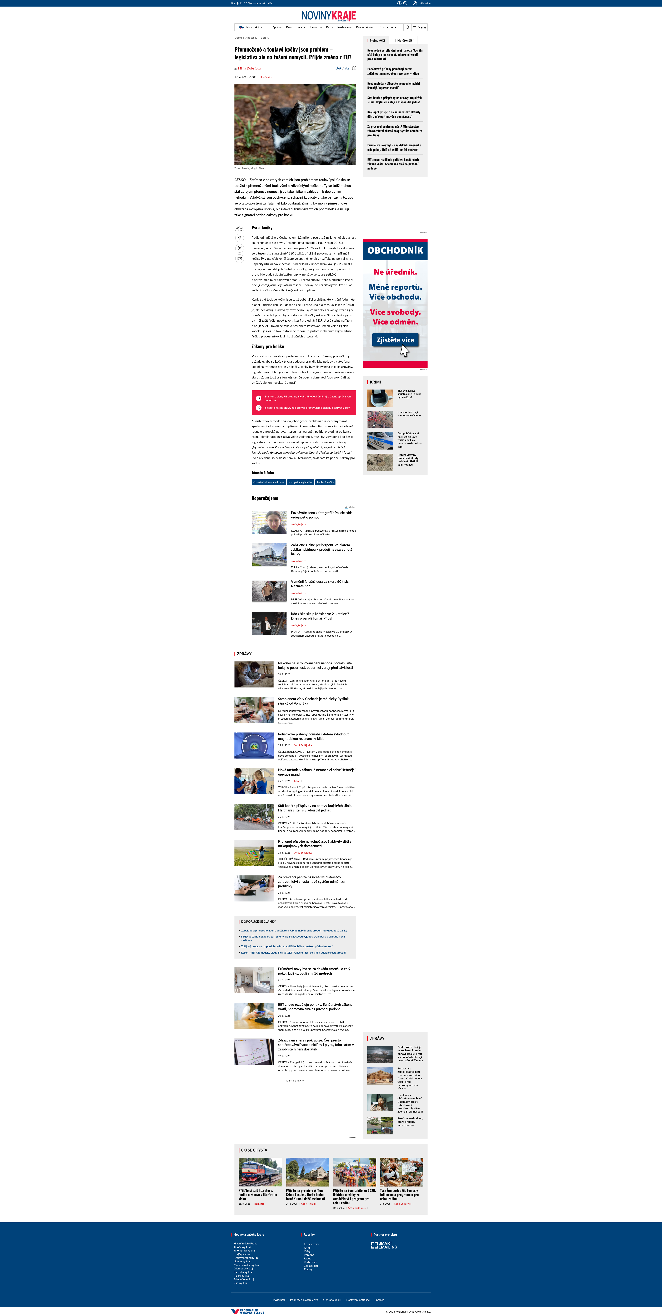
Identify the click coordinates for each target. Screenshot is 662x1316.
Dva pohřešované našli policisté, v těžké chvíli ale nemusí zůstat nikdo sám (410, 440)
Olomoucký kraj (243, 1268)
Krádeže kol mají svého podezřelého (409, 413)
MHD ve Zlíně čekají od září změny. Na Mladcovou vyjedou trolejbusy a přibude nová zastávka (293, 938)
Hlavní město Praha (245, 1243)
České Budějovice (303, 745)
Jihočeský (252, 27)
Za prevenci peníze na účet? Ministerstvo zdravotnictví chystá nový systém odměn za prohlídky (311, 881)
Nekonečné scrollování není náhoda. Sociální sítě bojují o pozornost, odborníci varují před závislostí (395, 54)
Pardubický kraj (243, 1272)
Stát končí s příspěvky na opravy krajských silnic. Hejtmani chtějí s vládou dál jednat (394, 99)
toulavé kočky (325, 482)
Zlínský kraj (241, 1282)
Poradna (316, 27)
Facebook (399, 3)
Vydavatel (279, 1299)
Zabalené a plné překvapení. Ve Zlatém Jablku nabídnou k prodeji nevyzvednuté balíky (294, 930)
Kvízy (329, 27)
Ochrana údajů (332, 1299)
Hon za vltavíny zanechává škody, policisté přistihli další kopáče (408, 459)
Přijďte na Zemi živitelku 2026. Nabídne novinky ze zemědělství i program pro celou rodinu (354, 1196)
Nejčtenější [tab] (405, 40)
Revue (302, 27)
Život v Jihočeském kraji (312, 396)
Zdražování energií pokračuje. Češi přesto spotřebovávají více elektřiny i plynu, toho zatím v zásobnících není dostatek (316, 1044)
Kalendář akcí (365, 27)
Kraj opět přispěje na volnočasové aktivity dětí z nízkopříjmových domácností (393, 114)
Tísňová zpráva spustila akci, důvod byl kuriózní (410, 394)
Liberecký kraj (242, 1261)
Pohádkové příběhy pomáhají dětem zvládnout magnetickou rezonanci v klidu (393, 71)
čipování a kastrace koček (268, 482)
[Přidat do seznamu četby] (354, 68)
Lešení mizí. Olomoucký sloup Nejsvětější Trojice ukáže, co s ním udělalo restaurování (293, 952)
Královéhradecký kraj (246, 1257)
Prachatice (259, 1204)
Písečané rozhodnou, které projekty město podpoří (410, 1121)
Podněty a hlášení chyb (304, 1299)
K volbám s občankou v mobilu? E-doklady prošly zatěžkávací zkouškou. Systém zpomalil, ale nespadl (410, 1103)
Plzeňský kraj (241, 1275)
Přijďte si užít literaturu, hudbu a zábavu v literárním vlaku (258, 1194)
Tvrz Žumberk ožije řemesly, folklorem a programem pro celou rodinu (399, 1194)
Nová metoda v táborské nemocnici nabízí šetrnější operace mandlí (393, 85)
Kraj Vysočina (242, 1254)
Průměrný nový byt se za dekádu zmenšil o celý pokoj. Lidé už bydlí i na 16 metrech (394, 147)
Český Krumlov (308, 1204)
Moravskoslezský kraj (246, 1265)
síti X (287, 407)
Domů (238, 37)
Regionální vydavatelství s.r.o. (413, 1311)
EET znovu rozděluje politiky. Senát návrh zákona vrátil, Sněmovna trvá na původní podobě (393, 163)
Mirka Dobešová (249, 68)
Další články (293, 1080)
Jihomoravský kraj (244, 1250)
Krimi (289, 27)
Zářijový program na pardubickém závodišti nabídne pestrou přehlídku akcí (286, 946)
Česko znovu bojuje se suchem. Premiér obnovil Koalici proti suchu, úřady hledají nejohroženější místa (410, 1053)
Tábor (297, 781)
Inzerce (379, 1299)
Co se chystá (387, 27)
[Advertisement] (295, 1111)
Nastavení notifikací (358, 1299)
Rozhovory (344, 27)
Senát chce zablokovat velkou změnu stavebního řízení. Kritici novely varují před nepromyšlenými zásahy (410, 1078)
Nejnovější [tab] (377, 40)
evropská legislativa (300, 482)
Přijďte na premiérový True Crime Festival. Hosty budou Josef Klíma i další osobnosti (305, 1194)
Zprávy (277, 27)
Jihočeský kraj (242, 1247)
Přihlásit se (425, 3)
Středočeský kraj (244, 1279)
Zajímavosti (311, 1265)
